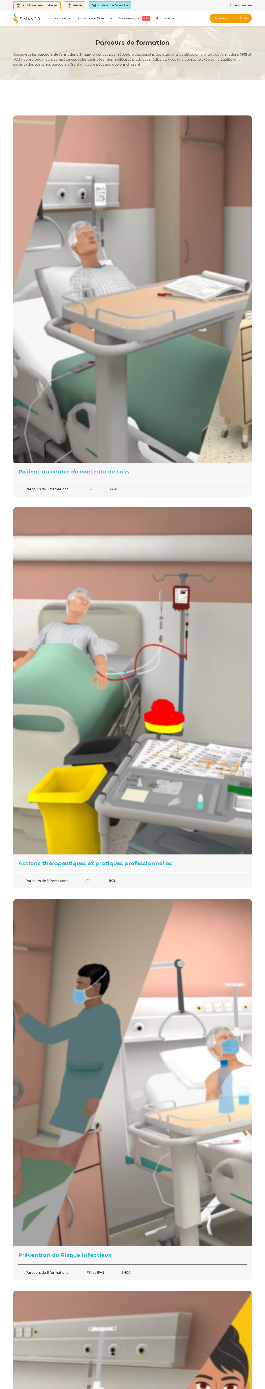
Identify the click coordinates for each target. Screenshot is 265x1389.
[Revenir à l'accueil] (26, 18)
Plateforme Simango (94, 18)
